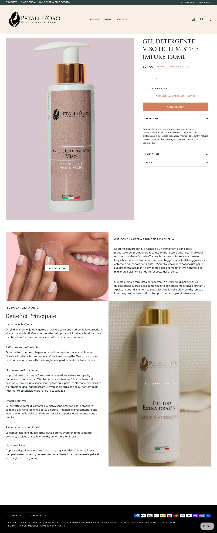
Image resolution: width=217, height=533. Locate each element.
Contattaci (128, 522)
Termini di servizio (43, 522)
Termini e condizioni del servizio (159, 522)
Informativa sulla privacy (102, 522)
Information (151, 154)
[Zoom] (70, 129)
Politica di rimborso (70, 522)
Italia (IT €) (186, 2)
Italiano (204, 2)
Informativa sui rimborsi (22, 526)
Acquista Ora (57, 268)
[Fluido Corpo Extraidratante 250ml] (159, 383)
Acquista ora (175, 107)
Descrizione (150, 118)
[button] (94, 19)
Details (147, 162)
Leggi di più (149, 142)
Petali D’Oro (16, 522)
